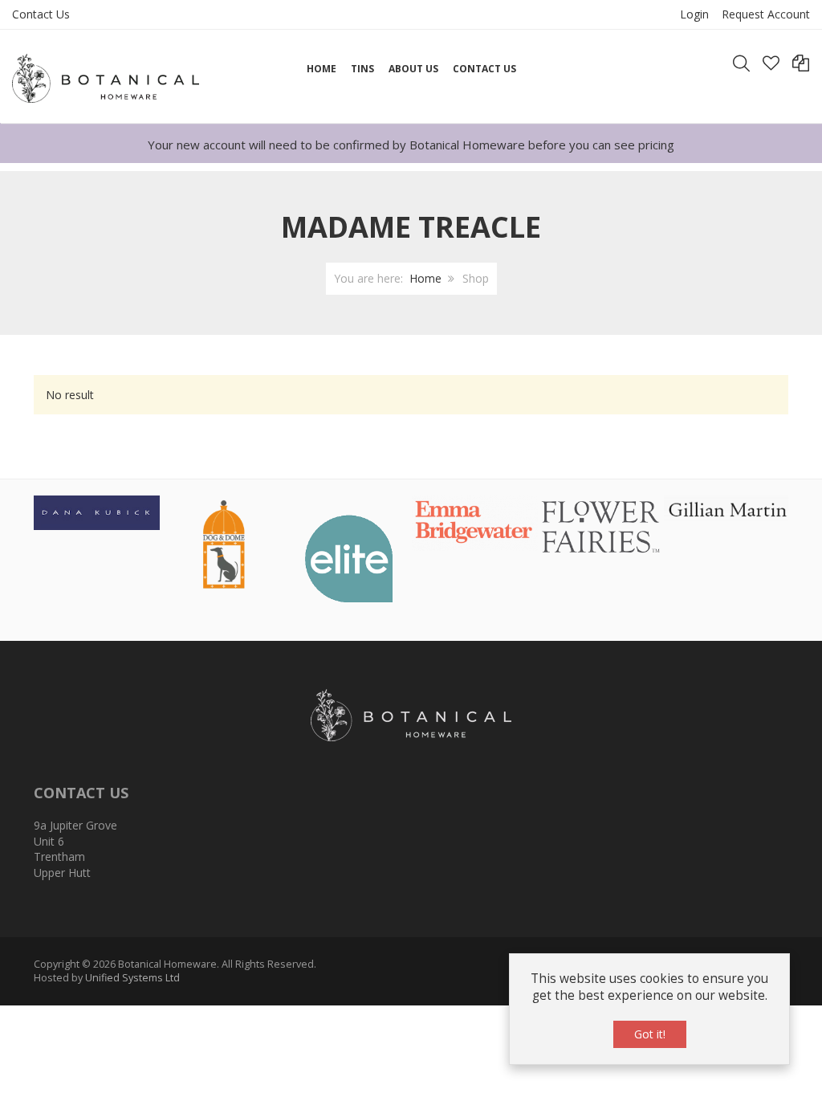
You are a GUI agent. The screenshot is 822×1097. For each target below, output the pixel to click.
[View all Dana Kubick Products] (97, 511)
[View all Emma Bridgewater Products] (475, 521)
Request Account (766, 14)
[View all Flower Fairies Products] (601, 524)
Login (694, 14)
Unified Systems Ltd (132, 978)
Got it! (649, 1034)
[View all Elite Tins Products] (349, 557)
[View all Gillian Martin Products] (727, 508)
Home (425, 278)
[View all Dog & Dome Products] (223, 543)
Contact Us (41, 14)
